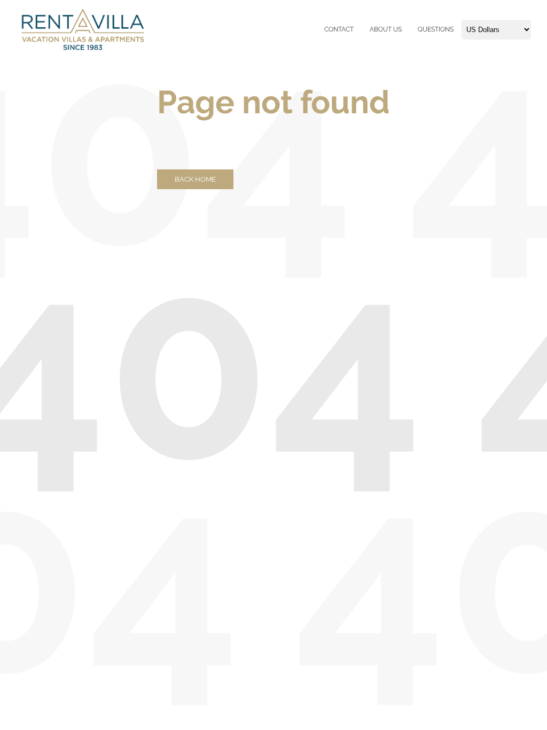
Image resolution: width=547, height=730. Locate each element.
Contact (339, 29)
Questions (436, 29)
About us (386, 29)
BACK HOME (195, 179)
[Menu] (321, 29)
